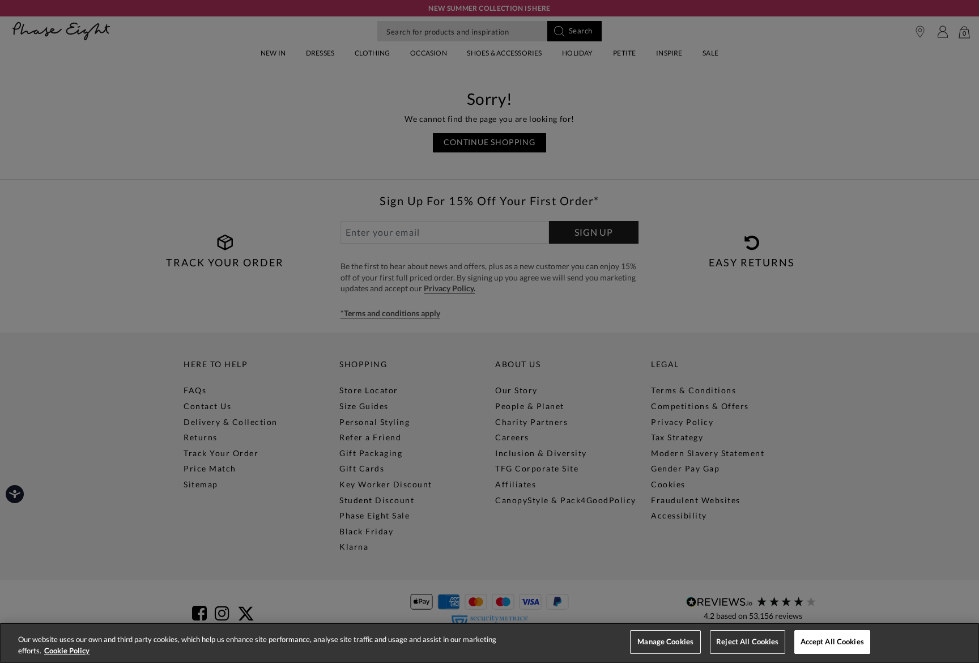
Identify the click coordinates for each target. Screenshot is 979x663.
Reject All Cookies (747, 641)
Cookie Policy (67, 650)
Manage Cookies (665, 641)
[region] (489, 643)
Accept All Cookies (832, 641)
